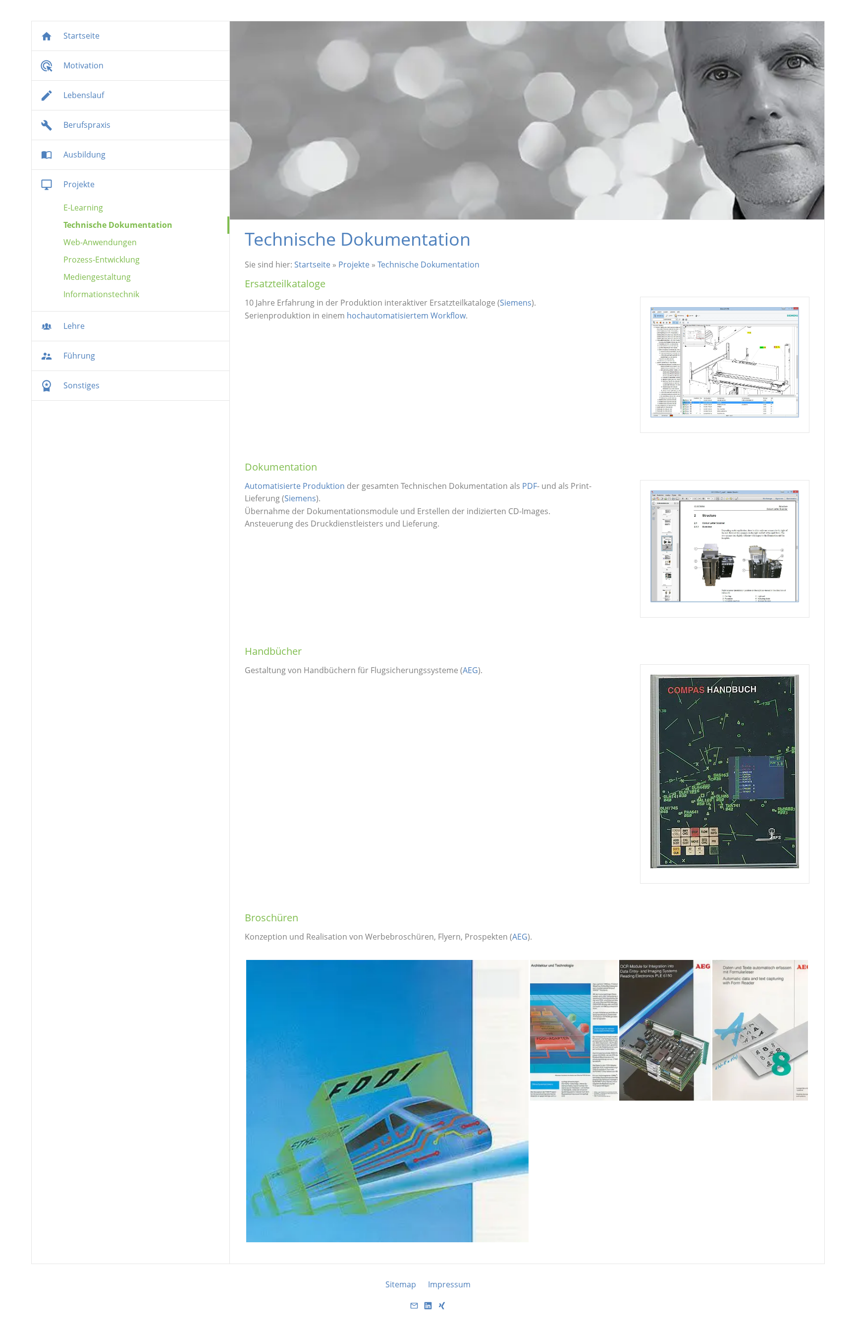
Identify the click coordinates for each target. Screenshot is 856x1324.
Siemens (516, 302)
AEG (470, 670)
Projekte (354, 264)
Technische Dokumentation (428, 264)
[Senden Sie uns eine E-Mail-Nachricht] (414, 1308)
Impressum (449, 1284)
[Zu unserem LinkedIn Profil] (428, 1308)
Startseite (312, 264)
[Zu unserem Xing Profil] (442, 1308)
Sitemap (400, 1284)
